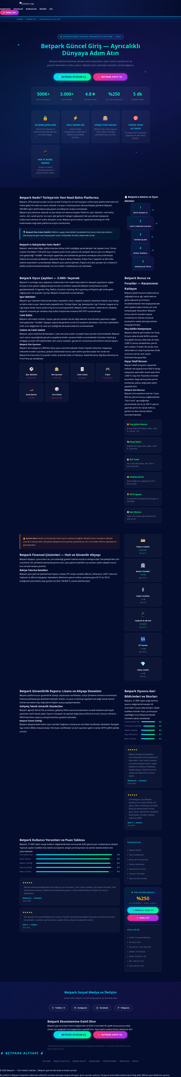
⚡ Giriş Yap (143, 918)
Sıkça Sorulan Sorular (138, 878)
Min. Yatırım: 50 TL (136, 961)
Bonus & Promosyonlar (138, 859)
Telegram (123, 1008)
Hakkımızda (124, 1061)
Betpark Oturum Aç (62, 1061)
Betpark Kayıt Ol (79, 1061)
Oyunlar (18, 9)
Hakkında (5, 9)
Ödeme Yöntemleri (137, 864)
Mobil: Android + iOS (137, 956)
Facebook (102, 1008)
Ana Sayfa (47, 1061)
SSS (51, 9)
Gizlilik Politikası (110, 1061)
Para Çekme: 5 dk (136, 966)
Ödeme (43, 9)
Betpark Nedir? (135, 850)
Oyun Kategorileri (136, 855)
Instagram (80, 1008)
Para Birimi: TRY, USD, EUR (140, 947)
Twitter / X (58, 1008)
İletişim (135, 1061)
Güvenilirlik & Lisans (137, 869)
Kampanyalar (94, 1061)
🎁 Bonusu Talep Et (143, 910)
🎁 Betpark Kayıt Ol (110, 77)
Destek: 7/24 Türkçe (137, 951)
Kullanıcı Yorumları (137, 873)
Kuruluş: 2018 (134, 942)
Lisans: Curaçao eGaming (139, 937)
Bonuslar (31, 9)
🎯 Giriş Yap (9, 12)
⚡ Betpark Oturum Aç (72, 77)
